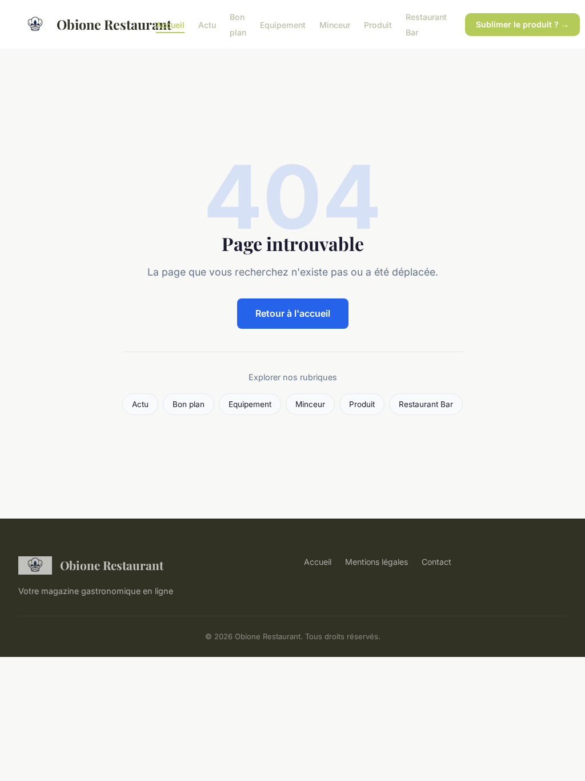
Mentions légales (376, 562)
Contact (436, 562)
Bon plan (238, 24)
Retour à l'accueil (292, 313)
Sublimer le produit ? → (522, 24)
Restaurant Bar (426, 404)
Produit (378, 25)
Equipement (283, 25)
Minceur (334, 25)
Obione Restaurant (97, 24)
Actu (207, 25)
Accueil (170, 25)
